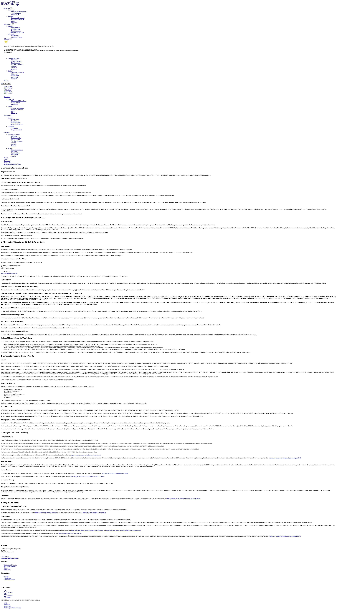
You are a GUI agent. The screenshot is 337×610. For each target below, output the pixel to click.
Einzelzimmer (15, 29)
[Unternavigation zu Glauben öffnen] (10, 132)
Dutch (9, 90)
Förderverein (15, 77)
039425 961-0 (5, 556)
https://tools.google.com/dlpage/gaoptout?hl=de (115, 473)
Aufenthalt (11, 34)
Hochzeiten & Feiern (17, 19)
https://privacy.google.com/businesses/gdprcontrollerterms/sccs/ (123, 530)
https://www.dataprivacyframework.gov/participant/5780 (285, 458)
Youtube (8, 597)
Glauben (6, 39)
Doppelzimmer (15, 27)
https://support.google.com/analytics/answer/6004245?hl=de (87, 476)
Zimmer (10, 26)
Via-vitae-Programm (17, 64)
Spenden (13, 79)
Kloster (10, 71)
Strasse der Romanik (17, 72)
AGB (5, 159)
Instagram (9, 595)
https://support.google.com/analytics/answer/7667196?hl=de (184, 498)
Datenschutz (7, 162)
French (9, 91)
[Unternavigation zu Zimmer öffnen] (13, 118)
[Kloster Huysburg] (10, 5)
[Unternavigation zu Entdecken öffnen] (15, 99)
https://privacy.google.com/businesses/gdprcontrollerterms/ (87, 530)
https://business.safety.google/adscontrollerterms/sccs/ (85, 455)
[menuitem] (170, 87)
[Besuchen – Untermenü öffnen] (11, 8)
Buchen (10, 16)
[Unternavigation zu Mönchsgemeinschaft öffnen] (21, 134)
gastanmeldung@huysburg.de (9, 273)
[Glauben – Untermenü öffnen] (10, 39)
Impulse (13, 69)
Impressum (7, 161)
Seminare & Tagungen (17, 18)
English (10, 88)
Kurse (13, 21)
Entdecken (11, 10)
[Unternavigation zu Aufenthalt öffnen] (15, 126)
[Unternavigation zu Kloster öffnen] (13, 148)
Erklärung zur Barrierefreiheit (12, 164)
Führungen (14, 22)
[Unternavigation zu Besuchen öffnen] (11, 97)
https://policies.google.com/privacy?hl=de (94, 512)
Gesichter (14, 67)
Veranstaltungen (15, 13)
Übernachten (8, 24)
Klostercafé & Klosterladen (19, 11)
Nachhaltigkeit (15, 75)
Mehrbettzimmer (16, 31)
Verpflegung (14, 35)
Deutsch (6, 83)
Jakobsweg (14, 74)
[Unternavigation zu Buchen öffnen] (13, 106)
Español (9, 93)
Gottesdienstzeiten (16, 61)
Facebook (9, 592)
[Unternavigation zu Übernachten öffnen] (13, 115)
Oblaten (13, 66)
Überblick (14, 60)
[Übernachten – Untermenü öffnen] (13, 24)
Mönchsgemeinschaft (14, 58)
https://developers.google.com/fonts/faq (46, 512)
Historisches (14, 14)
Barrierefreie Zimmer (17, 32)
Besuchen (7, 8)
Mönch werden (15, 63)
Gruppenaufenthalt (16, 37)
